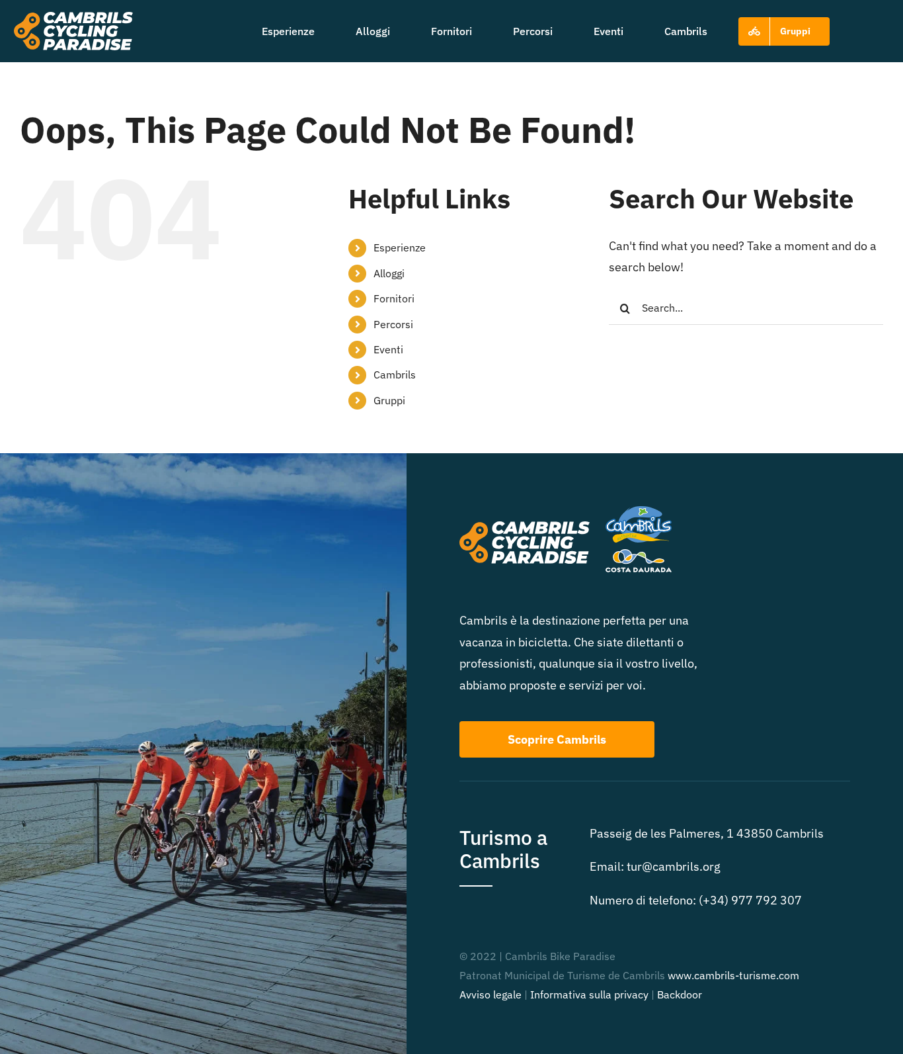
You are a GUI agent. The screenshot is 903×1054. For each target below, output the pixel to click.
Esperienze (399, 247)
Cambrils (394, 374)
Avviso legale (490, 994)
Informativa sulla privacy (589, 994)
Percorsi (393, 324)
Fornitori (393, 298)
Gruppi (389, 400)
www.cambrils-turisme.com (733, 975)
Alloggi (389, 273)
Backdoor (679, 994)
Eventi (388, 349)
